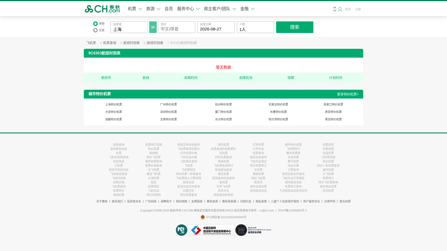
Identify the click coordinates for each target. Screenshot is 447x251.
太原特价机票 (168, 119)
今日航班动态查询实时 (293, 190)
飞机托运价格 (188, 157)
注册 (358, 9)
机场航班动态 (258, 190)
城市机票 (328, 170)
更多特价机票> (348, 94)
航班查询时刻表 (223, 195)
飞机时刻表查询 (119, 157)
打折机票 (258, 144)
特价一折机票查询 (328, 165)
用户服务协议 (311, 201)
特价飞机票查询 (328, 182)
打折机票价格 (188, 153)
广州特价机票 (168, 104)
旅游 (150, 9)
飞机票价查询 (188, 161)
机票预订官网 (153, 144)
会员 (169, 9)
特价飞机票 (154, 157)
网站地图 (181, 201)
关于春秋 (102, 201)
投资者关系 (134, 201)
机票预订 (328, 178)
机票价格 (118, 182)
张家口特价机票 (333, 104)
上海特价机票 (113, 104)
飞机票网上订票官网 (188, 178)
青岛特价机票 (333, 119)
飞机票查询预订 (223, 165)
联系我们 (117, 201)
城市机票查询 (153, 161)
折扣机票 (328, 190)
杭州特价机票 (223, 104)
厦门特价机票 (223, 112)
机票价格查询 (153, 165)
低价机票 (328, 161)
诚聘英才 (166, 201)
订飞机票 (328, 174)
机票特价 (118, 190)
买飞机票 (153, 170)
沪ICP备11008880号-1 (292, 210)
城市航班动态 (293, 182)
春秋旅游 (212, 201)
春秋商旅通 (229, 201)
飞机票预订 (293, 149)
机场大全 (223, 190)
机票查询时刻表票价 (223, 149)
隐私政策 (261, 201)
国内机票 (223, 144)
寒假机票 (258, 174)
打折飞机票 (223, 186)
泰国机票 (118, 195)
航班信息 (118, 161)
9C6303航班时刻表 (183, 43)
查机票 (223, 182)
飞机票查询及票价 (188, 149)
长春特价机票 (278, 112)
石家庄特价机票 (278, 104)
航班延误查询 (223, 170)
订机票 (119, 165)
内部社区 (245, 201)
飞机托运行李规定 (293, 178)
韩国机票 (223, 161)
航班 (153, 182)
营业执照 (345, 201)
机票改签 (328, 144)
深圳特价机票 (168, 112)
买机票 (258, 170)
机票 (132, 9)
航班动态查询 (258, 157)
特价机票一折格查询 (188, 174)
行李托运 (258, 149)
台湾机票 (153, 178)
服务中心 (185, 9)
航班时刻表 (131, 43)
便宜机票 (223, 174)
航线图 (153, 153)
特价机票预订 (258, 165)
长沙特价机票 (223, 119)
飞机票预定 (189, 170)
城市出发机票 (258, 186)
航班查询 (118, 144)
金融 (244, 9)
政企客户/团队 (217, 9)
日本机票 (293, 157)
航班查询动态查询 (223, 178)
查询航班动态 (118, 149)
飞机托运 (153, 190)
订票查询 (293, 170)
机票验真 (328, 149)
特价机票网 (154, 195)
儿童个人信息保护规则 (285, 201)
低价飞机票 (258, 178)
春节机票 (293, 161)
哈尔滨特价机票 (278, 119)
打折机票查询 (223, 157)
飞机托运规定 (258, 161)
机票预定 (153, 186)
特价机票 (153, 149)
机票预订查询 (293, 186)
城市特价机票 (293, 144)
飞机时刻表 (119, 178)
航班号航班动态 (119, 170)
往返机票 (328, 153)
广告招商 (150, 201)
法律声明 (329, 201)
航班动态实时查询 (188, 186)
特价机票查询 (188, 195)
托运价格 (293, 165)
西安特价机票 (333, 112)
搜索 (294, 27)
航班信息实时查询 (293, 174)
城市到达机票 (328, 186)
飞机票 (91, 43)
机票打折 (188, 190)
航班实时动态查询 (188, 144)
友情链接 (197, 201)
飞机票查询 (119, 186)
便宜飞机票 (154, 174)
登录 (348, 9)
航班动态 (188, 182)
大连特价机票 (113, 112)
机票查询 (109, 43)
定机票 (223, 153)
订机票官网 (328, 157)
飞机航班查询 (118, 174)
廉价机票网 (293, 153)
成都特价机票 (113, 119)
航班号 (258, 182)
